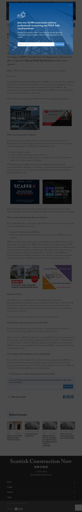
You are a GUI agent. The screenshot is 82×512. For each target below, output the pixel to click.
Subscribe (59, 44)
